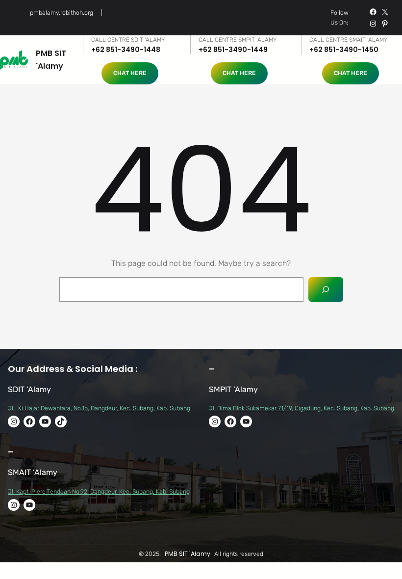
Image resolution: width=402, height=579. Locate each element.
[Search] (325, 289)
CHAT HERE (130, 73)
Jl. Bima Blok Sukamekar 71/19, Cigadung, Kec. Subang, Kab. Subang (301, 408)
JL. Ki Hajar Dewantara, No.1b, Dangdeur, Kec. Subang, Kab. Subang (99, 408)
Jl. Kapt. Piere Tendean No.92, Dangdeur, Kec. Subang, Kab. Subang (99, 491)
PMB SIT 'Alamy (187, 554)
